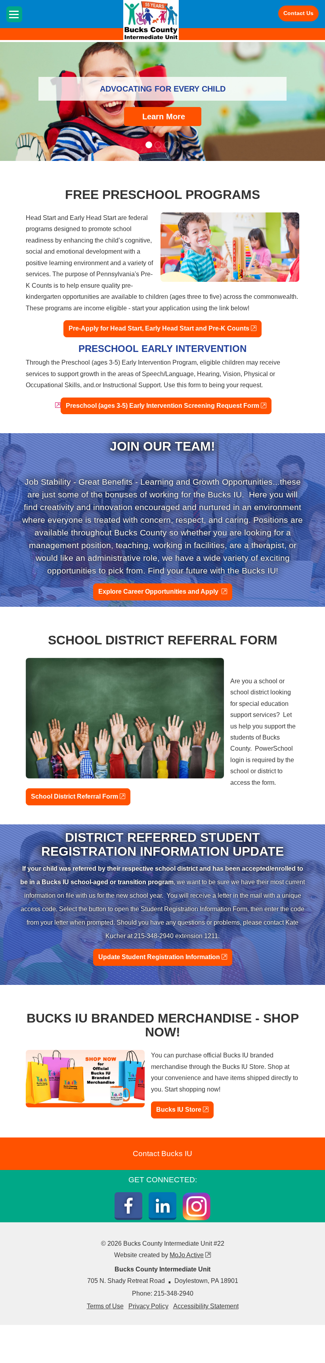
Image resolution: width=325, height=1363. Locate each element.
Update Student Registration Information (165, 956)
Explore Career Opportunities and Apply (165, 591)
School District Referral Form (80, 796)
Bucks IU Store (185, 1109)
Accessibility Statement (206, 1306)
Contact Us (298, 13)
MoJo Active (190, 1255)
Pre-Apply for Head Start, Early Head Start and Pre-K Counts (165, 328)
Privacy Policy (148, 1306)
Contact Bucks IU (162, 1153)
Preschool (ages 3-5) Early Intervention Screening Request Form (168, 405)
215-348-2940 (173, 1293)
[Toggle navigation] (14, 14)
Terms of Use (105, 1306)
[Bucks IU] (151, 20)
